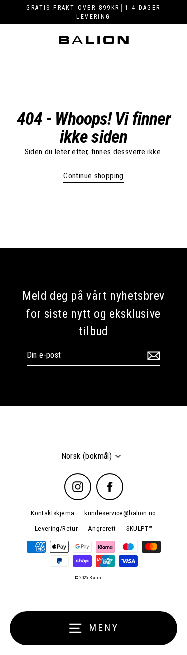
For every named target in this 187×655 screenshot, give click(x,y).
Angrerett (102, 528)
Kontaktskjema (52, 513)
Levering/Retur (56, 528)
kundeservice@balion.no (120, 513)
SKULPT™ (139, 528)
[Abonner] (152, 355)
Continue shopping (93, 175)
